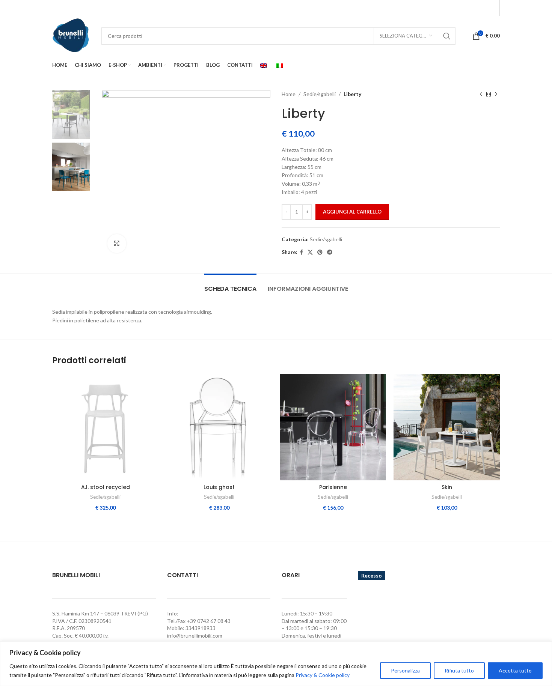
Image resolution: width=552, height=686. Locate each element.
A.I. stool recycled (105, 487)
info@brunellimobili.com (194, 635)
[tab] (230, 285)
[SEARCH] (446, 36)
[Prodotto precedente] (481, 94)
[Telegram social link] (330, 252)
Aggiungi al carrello (352, 212)
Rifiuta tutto (459, 670)
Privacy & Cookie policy (323, 675)
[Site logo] (71, 35)
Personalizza (405, 670)
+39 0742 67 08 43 (209, 621)
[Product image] (105, 427)
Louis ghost (219, 487)
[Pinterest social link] (320, 252)
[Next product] (496, 94)
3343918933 (201, 628)
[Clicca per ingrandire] (116, 243)
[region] (276, 663)
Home (289, 94)
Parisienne (333, 487)
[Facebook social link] (491, 8)
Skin (447, 487)
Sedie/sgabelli (319, 94)
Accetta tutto (515, 670)
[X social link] (310, 252)
